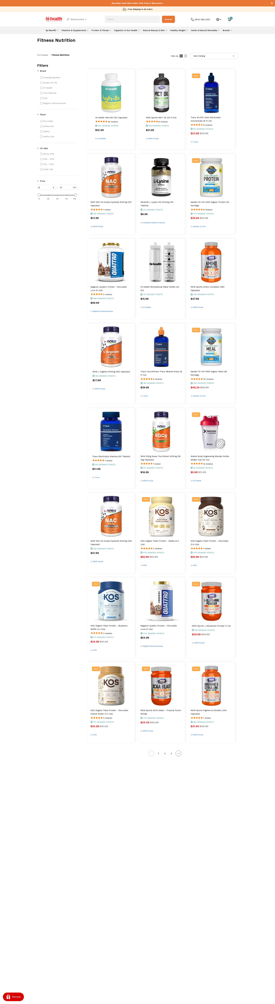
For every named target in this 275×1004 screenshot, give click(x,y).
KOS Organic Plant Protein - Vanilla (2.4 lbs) (160, 542)
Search (168, 19)
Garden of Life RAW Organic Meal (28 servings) (209, 373)
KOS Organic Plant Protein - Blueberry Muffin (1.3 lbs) (109, 627)
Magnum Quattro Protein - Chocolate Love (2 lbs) (159, 627)
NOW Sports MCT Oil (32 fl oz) (161, 117)
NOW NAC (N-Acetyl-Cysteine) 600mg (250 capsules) (111, 542)
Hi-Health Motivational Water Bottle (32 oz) (160, 288)
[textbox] (47, 187)
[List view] (185, 55)
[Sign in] (218, 19)
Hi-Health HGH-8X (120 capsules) (111, 117)
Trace (195, 142)
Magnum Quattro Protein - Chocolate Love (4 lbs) (109, 288)
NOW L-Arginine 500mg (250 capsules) (111, 371)
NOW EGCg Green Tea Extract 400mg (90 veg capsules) (161, 458)
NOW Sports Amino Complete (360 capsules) (207, 288)
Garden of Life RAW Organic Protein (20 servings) (210, 204)
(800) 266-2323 (202, 19)
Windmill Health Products (154, 223)
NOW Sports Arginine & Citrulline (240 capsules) (209, 712)
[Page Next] (178, 753)
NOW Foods (154, 139)
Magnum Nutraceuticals (103, 311)
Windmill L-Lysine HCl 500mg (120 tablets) (157, 204)
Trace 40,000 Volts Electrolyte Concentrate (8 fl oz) (206, 119)
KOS (145, 565)
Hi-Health (102, 139)
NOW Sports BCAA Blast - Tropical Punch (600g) (161, 712)
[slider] (39, 195)
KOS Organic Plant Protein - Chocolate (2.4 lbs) (209, 542)
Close (272, 3)
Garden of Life (199, 226)
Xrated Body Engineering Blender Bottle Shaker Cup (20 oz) (210, 458)
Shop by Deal (77, 19)
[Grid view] (181, 55)
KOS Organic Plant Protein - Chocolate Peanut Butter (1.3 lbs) (109, 712)
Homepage (42, 55)
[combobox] (132, 19)
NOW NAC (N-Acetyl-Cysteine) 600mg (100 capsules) (111, 204)
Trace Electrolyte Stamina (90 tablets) (111, 456)
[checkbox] (58, 77)
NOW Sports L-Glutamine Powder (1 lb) (211, 626)
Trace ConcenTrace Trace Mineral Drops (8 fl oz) (161, 373)
